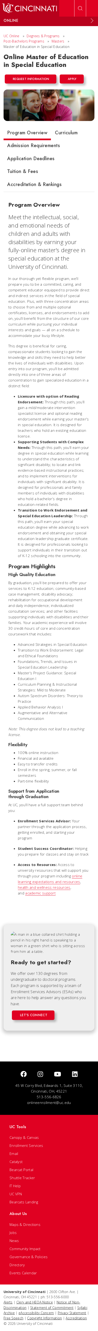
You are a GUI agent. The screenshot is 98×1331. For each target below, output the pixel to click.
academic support (40, 893)
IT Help (15, 1185)
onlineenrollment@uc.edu (49, 1102)
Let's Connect (33, 1015)
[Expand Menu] (92, 20)
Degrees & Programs (43, 36)
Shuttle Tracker (22, 1177)
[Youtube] (57, 1074)
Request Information (31, 79)
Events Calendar (23, 1272)
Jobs (13, 1232)
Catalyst (16, 1161)
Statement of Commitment (52, 1307)
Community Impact (25, 1248)
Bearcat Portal (21, 1169)
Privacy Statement (72, 1313)
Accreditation (76, 1318)
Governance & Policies (29, 1256)
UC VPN (16, 1193)
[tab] (27, 133)
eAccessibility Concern (36, 1313)
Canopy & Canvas (24, 1137)
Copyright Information (44, 1318)
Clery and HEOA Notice (34, 1302)
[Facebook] (23, 1074)
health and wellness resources (44, 887)
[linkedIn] (75, 1074)
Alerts (8, 1302)
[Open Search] (80, 8)
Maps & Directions (25, 1224)
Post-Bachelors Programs (24, 41)
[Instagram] (40, 1074)
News (14, 1240)
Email (14, 1153)
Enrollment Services (26, 1145)
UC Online (12, 36)
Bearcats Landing (24, 1202)
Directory (17, 1264)
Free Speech (13, 1318)
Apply (72, 79)
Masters (58, 41)
